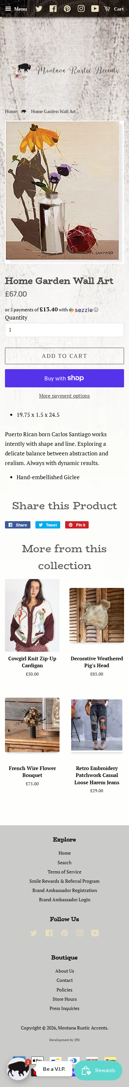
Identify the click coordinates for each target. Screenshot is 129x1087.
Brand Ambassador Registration (64, 890)
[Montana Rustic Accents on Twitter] (39, 10)
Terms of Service (64, 872)
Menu (20, 9)
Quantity (16, 317)
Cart (118, 9)
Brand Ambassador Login (64, 899)
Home (11, 111)
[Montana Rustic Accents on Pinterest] (67, 10)
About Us (64, 971)
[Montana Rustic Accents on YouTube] (95, 10)
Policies (64, 990)
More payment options (64, 395)
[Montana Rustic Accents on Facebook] (53, 10)
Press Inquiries (64, 1008)
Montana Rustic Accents (82, 1028)
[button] (64, 309)
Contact (65, 980)
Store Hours (65, 999)
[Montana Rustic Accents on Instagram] (81, 10)
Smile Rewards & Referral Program (64, 881)
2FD (77, 1040)
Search (64, 862)
